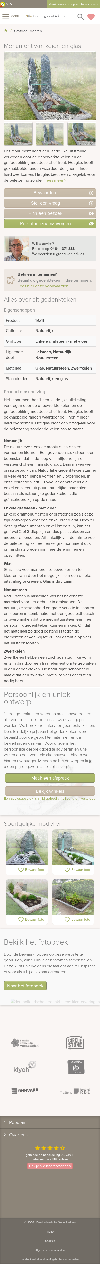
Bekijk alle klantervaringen (50, 1166)
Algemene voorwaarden (50, 1250)
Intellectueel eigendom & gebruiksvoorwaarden (50, 1259)
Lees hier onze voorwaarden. (43, 286)
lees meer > (56, 180)
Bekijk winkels (50, 791)
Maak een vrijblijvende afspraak (73, 4)
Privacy (50, 1232)
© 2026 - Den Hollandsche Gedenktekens (50, 1222)
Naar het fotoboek (25, 986)
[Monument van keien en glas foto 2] (50, 133)
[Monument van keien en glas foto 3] (82, 133)
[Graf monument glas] (27, 897)
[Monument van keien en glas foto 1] (18, 133)
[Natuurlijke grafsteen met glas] (27, 847)
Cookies (50, 1241)
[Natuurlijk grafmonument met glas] (73, 897)
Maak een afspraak (50, 778)
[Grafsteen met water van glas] (73, 847)
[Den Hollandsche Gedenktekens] (45, 16)
